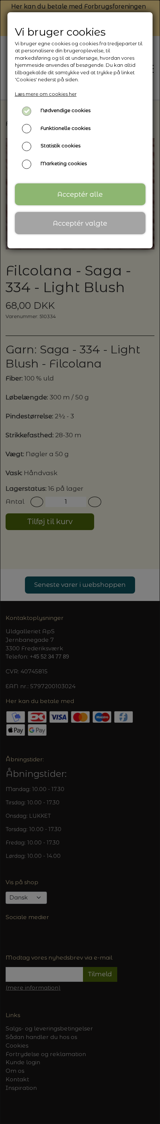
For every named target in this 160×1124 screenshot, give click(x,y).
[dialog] (80, 562)
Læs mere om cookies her (46, 94)
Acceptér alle (80, 194)
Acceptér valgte (80, 223)
